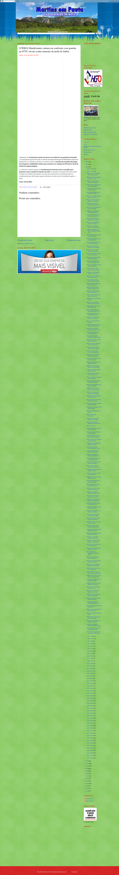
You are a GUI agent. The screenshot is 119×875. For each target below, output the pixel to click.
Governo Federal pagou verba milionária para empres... (93, 215)
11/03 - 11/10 (90, 651)
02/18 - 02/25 (90, 743)
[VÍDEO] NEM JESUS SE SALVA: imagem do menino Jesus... (93, 231)
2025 (87, 164)
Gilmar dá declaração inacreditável (91, 415)
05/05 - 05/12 (90, 715)
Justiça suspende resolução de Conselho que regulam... (93, 355)
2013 (87, 786)
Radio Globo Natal (88, 130)
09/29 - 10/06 (90, 663)
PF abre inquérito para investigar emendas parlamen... (94, 440)
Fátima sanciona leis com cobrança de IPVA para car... (93, 204)
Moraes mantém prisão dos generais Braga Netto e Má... (93, 310)
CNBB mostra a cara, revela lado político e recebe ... (94, 477)
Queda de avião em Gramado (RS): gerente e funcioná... (93, 565)
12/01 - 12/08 (90, 641)
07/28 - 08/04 (90, 686)
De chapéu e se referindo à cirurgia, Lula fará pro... (92, 537)
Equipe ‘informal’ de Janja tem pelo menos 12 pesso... (93, 284)
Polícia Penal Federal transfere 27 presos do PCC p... (93, 503)
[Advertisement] (94, 853)
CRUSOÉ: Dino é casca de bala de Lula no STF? (93, 522)
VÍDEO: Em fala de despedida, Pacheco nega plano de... (93, 594)
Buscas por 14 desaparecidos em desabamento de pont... (94, 533)
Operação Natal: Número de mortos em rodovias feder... (93, 261)
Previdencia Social (88, 152)
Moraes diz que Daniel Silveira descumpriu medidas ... (93, 462)
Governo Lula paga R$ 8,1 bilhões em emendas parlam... (94, 624)
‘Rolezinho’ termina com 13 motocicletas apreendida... (93, 392)
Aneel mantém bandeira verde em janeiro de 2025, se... (93, 192)
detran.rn (86, 154)
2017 (87, 776)
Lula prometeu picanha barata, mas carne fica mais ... (93, 481)
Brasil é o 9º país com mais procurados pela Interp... (93, 250)
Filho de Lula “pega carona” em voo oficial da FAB (94, 207)
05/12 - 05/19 (90, 713)
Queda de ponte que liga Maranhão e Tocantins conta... (94, 422)
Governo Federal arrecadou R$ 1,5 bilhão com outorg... (93, 628)
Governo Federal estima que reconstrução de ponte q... (93, 515)
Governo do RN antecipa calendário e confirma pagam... (94, 336)
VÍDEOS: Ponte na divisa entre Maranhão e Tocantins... (94, 583)
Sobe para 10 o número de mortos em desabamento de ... (94, 226)
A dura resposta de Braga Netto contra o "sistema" (93, 370)
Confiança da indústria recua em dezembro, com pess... (94, 507)
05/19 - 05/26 (90, 710)
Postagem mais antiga (74, 240)
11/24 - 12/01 (90, 643)
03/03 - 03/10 (90, 738)
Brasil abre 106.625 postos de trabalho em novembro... (93, 200)
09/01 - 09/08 (90, 673)
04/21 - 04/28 (90, 720)
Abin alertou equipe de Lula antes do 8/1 (94, 613)
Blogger (80, 872)
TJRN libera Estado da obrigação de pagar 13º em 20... (94, 177)
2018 (87, 773)
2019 (87, 771)
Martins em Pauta (89, 798)
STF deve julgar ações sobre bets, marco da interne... (94, 377)
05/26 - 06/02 (90, 708)
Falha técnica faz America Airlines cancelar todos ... (93, 419)
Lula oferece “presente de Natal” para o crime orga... (94, 359)
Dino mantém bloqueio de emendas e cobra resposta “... (93, 246)
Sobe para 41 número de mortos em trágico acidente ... (94, 561)
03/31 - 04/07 (90, 728)
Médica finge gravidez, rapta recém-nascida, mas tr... (93, 488)
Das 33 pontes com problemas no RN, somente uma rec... (94, 276)
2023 (87, 761)
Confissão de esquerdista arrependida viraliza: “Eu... (93, 602)
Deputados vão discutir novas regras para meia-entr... (93, 591)
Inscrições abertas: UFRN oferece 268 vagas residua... (93, 269)
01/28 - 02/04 (90, 750)
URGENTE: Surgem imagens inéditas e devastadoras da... (93, 366)
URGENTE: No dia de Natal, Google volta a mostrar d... (93, 389)
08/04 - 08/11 (90, 683)
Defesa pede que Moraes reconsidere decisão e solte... (93, 447)
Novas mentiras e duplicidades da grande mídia (94, 606)
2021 (87, 766)
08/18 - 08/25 (90, 678)
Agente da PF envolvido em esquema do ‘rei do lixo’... (93, 496)
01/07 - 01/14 (90, 758)
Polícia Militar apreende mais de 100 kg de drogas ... (94, 396)
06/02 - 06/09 (90, 706)
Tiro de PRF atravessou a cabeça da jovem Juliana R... (94, 235)
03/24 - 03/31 (90, 730)
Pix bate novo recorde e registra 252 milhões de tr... (94, 473)
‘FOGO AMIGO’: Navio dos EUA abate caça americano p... (94, 572)
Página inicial (49, 240)
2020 (87, 768)
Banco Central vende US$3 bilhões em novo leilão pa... (93, 302)
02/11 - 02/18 (90, 745)
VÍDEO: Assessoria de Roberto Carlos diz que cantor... (93, 174)
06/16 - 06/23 (90, 700)
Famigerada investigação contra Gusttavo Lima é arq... (94, 400)
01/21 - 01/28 (90, 753)
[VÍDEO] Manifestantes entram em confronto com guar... (94, 325)
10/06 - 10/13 (90, 661)
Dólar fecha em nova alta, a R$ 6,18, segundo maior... (93, 544)
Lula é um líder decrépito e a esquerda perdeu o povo (93, 219)
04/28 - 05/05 (90, 718)
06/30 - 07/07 (90, 696)
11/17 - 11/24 (90, 646)
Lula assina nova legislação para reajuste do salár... (94, 189)
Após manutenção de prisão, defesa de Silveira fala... (93, 451)
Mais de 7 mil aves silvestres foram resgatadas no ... (93, 557)
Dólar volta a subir (91, 426)
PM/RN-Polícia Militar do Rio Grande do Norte (92, 147)
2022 (87, 763)
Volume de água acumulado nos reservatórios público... (94, 185)
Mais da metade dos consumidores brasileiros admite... (93, 553)
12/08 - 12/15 (90, 638)
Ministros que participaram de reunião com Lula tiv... (93, 621)
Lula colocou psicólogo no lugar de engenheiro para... (94, 239)
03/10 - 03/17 (90, 735)
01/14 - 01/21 (90, 755)
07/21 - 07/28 (90, 688)
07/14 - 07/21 (90, 691)
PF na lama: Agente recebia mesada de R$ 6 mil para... (93, 526)
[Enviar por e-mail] (43, 187)
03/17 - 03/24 (90, 733)
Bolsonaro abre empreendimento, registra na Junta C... (94, 470)
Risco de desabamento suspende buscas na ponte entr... (94, 254)
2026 (87, 162)
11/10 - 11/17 (90, 648)
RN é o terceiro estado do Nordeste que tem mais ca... (93, 466)
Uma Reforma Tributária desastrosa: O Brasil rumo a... (94, 492)
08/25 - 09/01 (90, 676)
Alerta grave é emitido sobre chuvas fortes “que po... (93, 317)
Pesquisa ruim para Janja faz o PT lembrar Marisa (94, 407)
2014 (87, 783)
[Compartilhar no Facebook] (48, 187)
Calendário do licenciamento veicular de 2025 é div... (93, 272)
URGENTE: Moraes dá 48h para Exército (94, 299)
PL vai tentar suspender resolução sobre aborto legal (94, 404)
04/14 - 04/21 (90, 723)
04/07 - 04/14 (90, 725)
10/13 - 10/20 (90, 658)
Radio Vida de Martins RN (90, 132)
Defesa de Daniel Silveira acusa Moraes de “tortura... (94, 362)
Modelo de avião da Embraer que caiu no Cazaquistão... (94, 385)
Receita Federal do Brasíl (89, 150)
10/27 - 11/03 (90, 653)
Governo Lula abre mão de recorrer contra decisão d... (93, 351)
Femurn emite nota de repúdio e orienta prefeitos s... (94, 432)
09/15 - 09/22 (90, 668)
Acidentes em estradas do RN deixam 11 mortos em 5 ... (93, 541)
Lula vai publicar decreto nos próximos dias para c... (93, 332)
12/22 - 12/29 (90, 171)
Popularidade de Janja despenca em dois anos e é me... (94, 548)
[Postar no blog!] (45, 187)
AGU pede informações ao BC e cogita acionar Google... (94, 381)
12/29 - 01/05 (90, 169)
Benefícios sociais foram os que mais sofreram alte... (94, 598)
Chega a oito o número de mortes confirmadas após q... (94, 265)
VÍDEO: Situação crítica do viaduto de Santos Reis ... (93, 181)
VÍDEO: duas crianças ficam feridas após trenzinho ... (93, 211)
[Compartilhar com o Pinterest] (49, 187)
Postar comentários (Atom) (27, 243)
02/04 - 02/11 (90, 748)
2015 (87, 781)
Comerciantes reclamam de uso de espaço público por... (93, 458)
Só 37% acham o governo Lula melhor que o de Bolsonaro (93, 632)
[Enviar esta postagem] (40, 187)
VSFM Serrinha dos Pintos (90, 128)
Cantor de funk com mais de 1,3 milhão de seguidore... (94, 295)
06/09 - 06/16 (90, 703)
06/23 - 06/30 (90, 698)
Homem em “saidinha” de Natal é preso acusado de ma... (94, 196)
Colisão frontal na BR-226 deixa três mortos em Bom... (94, 580)
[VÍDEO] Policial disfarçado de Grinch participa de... (94, 443)
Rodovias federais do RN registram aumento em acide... (94, 329)
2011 (87, 791)
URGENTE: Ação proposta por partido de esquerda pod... (93, 500)
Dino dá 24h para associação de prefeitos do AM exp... (93, 257)
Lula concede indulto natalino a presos (94, 411)
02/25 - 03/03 (90, 740)
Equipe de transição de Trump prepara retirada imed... (93, 518)
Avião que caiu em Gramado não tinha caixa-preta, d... (94, 530)
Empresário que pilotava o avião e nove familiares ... (94, 568)
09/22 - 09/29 (90, 666)
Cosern (85, 144)
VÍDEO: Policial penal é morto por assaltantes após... (93, 617)
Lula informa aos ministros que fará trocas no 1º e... (93, 587)
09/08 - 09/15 (90, 671)
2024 (87, 167)
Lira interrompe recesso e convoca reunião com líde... (93, 280)
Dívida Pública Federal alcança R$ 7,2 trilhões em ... (93, 306)
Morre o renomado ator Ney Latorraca (93, 321)
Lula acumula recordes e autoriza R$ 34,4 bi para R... (94, 428)
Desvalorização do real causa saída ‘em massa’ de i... (93, 374)
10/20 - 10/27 (90, 656)
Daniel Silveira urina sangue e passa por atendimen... (93, 291)
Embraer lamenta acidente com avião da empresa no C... (93, 344)
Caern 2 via (86, 142)
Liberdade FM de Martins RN (90, 134)
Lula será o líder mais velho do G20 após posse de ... (93, 340)
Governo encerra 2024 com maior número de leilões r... (93, 347)
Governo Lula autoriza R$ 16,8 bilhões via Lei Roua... (93, 511)
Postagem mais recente (24, 240)
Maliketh (69, 872)
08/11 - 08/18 (90, 681)
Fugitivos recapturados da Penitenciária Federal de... (93, 455)
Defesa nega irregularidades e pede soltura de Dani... (93, 222)
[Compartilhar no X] (46, 187)
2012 (87, 788)
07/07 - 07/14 (90, 693)
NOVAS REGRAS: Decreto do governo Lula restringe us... (93, 436)
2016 (87, 778)
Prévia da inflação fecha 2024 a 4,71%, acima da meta (93, 242)
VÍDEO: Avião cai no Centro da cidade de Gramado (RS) (94, 576)
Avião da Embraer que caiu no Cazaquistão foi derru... (93, 314)
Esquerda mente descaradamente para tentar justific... (94, 609)
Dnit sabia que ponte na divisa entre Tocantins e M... (93, 485)
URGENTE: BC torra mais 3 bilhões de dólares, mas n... (93, 287)
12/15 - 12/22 (90, 636)
